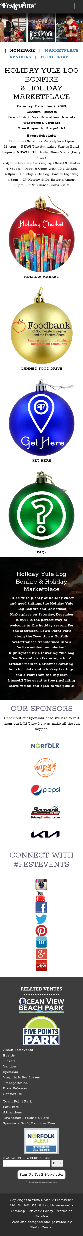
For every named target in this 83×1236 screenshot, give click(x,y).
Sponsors (10, 1072)
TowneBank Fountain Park (26, 1118)
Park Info (11, 1107)
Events (9, 1055)
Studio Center (41, 1227)
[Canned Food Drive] (41, 325)
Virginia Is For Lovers (21, 1077)
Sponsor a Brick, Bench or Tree (29, 1123)
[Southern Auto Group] (45, 812)
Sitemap (18, 1211)
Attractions (12, 1112)
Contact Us (12, 1094)
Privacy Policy (41, 1211)
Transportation (15, 1083)
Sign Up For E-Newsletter (41, 1175)
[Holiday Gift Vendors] (41, 233)
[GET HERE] (41, 417)
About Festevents (18, 1050)
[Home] (18, 5)
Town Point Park (17, 1101)
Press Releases (15, 1088)
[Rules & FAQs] (41, 509)
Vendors (10, 1066)
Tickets (9, 1061)
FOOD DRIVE (54, 57)
